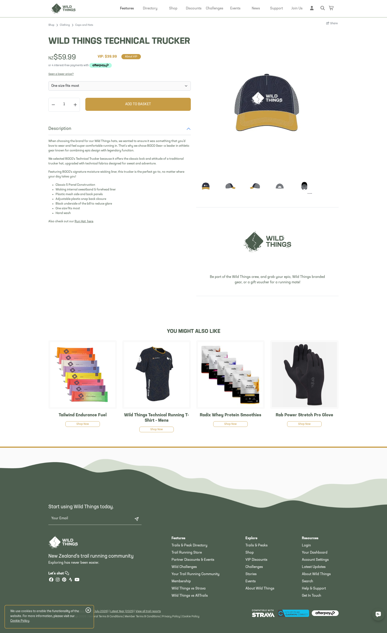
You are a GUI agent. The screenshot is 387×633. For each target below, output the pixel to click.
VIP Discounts (256, 560)
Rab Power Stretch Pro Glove (304, 415)
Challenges (254, 567)
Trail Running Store (187, 552)
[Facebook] (51, 580)
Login (306, 545)
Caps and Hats (84, 25)
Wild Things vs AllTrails (190, 596)
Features (178, 538)
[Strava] (70, 580)
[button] (127, 8)
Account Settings (315, 560)
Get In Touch (311, 596)
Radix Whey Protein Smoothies (230, 415)
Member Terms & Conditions (142, 616)
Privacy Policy (171, 616)
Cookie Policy (190, 616)
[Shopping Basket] (331, 8)
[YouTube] (77, 580)
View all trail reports (148, 611)
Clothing (65, 25)
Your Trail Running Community (195, 574)
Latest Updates (314, 567)
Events (250, 581)
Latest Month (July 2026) (92, 611)
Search (307, 581)
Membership (181, 581)
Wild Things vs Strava (189, 588)
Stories (251, 574)
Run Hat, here (84, 221)
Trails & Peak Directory (189, 545)
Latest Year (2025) (122, 611)
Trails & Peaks (256, 545)
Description (59, 129)
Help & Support (314, 588)
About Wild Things (259, 588)
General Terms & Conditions (105, 616)
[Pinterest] (64, 580)
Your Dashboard (314, 552)
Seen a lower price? (61, 74)
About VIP (131, 56)
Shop (51, 25)
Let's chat (56, 573)
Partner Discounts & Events (193, 560)
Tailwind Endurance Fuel (83, 415)
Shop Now (82, 424)
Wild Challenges (184, 567)
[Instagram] (57, 580)
